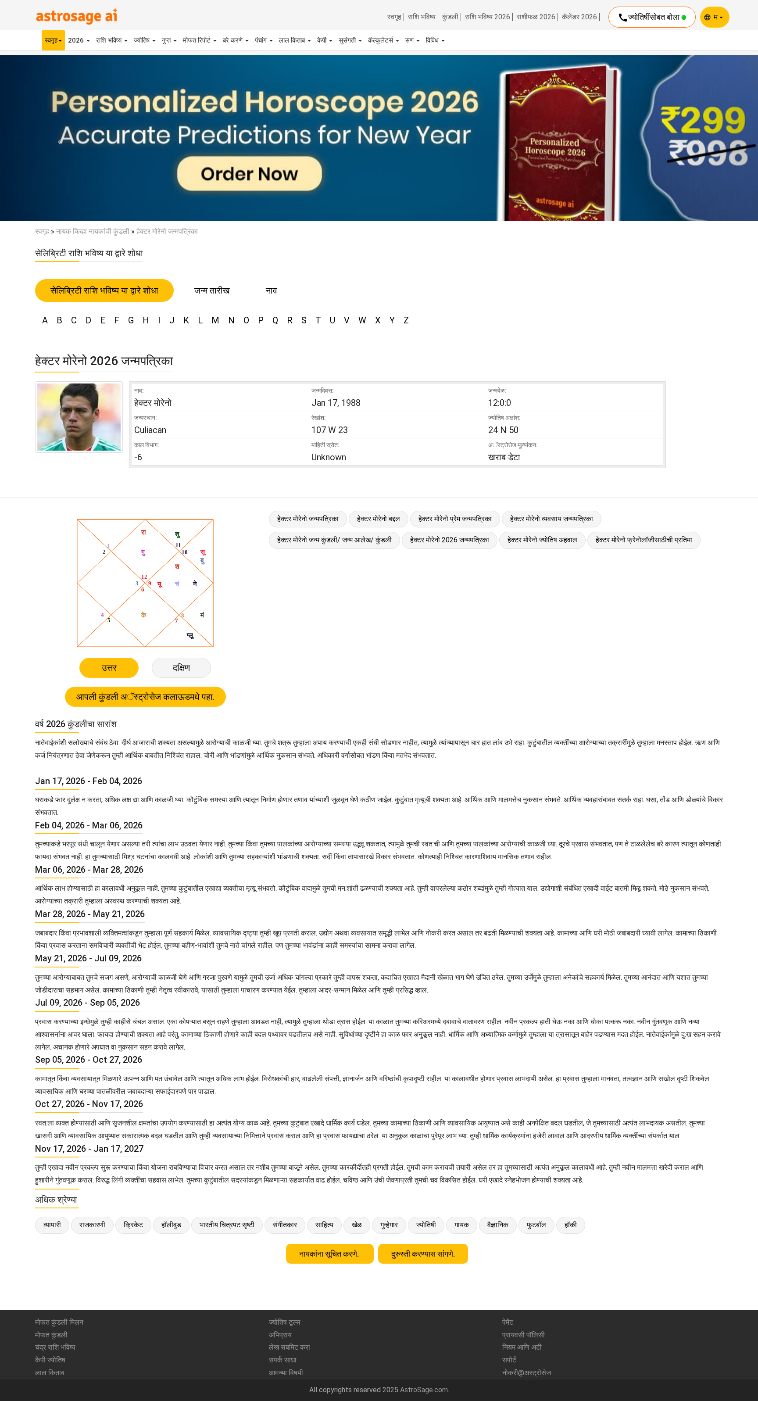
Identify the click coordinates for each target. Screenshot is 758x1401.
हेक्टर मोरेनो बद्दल (378, 519)
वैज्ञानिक (497, 1225)
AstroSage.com (424, 1390)
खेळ (357, 1225)
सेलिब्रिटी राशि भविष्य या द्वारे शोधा (104, 290)
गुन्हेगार (389, 1225)
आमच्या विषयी (286, 1373)
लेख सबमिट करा (289, 1347)
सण (410, 40)
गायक (461, 1225)
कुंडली (450, 17)
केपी (322, 40)
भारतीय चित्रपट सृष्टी (227, 1225)
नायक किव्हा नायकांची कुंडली (92, 231)
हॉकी (571, 1225)
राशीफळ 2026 (536, 17)
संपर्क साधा (283, 1360)
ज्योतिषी (426, 1225)
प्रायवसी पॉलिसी (523, 1335)
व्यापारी (52, 1225)
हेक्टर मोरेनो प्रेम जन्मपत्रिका (455, 519)
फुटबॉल (536, 1225)
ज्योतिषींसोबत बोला (649, 17)
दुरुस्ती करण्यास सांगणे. (423, 1253)
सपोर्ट (509, 1360)
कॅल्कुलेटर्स (381, 40)
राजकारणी (92, 1225)
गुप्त (167, 40)
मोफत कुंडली (51, 1335)
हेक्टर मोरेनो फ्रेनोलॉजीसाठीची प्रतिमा (644, 540)
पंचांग (261, 40)
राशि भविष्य (422, 17)
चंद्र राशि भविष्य (55, 1347)
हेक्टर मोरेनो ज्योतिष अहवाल (542, 540)
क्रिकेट (133, 1225)
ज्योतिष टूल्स (284, 1322)
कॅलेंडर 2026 (579, 17)
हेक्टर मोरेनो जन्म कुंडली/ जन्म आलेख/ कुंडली (334, 540)
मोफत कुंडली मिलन (59, 1322)
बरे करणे (233, 40)
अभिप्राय (280, 1335)
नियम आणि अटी (522, 1347)
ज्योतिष (142, 40)
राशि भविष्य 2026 (487, 17)
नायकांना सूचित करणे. (330, 1253)
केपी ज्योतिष (50, 1360)
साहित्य (324, 1225)
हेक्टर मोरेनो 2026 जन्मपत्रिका (449, 540)
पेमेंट (507, 1322)
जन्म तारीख (212, 290)
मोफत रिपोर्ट (197, 40)
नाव (271, 290)
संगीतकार (285, 1225)
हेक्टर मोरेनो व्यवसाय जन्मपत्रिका (551, 519)
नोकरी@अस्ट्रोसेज (526, 1373)
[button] (57, 138)
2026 (77, 40)
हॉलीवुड (171, 1225)
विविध (433, 40)
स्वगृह (394, 17)
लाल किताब (293, 40)
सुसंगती (348, 40)
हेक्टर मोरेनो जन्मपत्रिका (308, 519)
